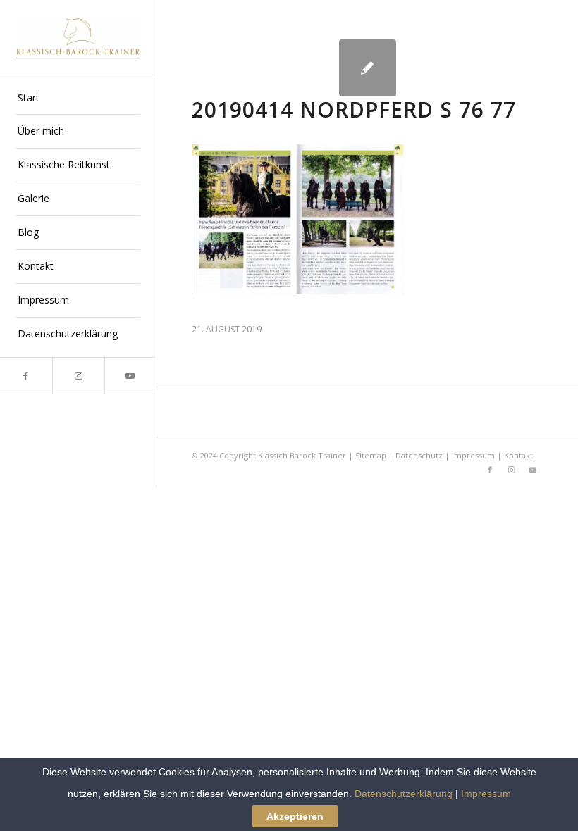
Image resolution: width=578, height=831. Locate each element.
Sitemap (370, 455)
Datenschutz (419, 455)
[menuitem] (78, 98)
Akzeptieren (295, 816)
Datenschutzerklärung (404, 793)
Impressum (473, 455)
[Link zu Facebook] (26, 376)
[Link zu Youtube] (130, 376)
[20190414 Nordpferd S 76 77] (367, 67)
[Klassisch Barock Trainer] (78, 36)
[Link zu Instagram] (78, 376)
